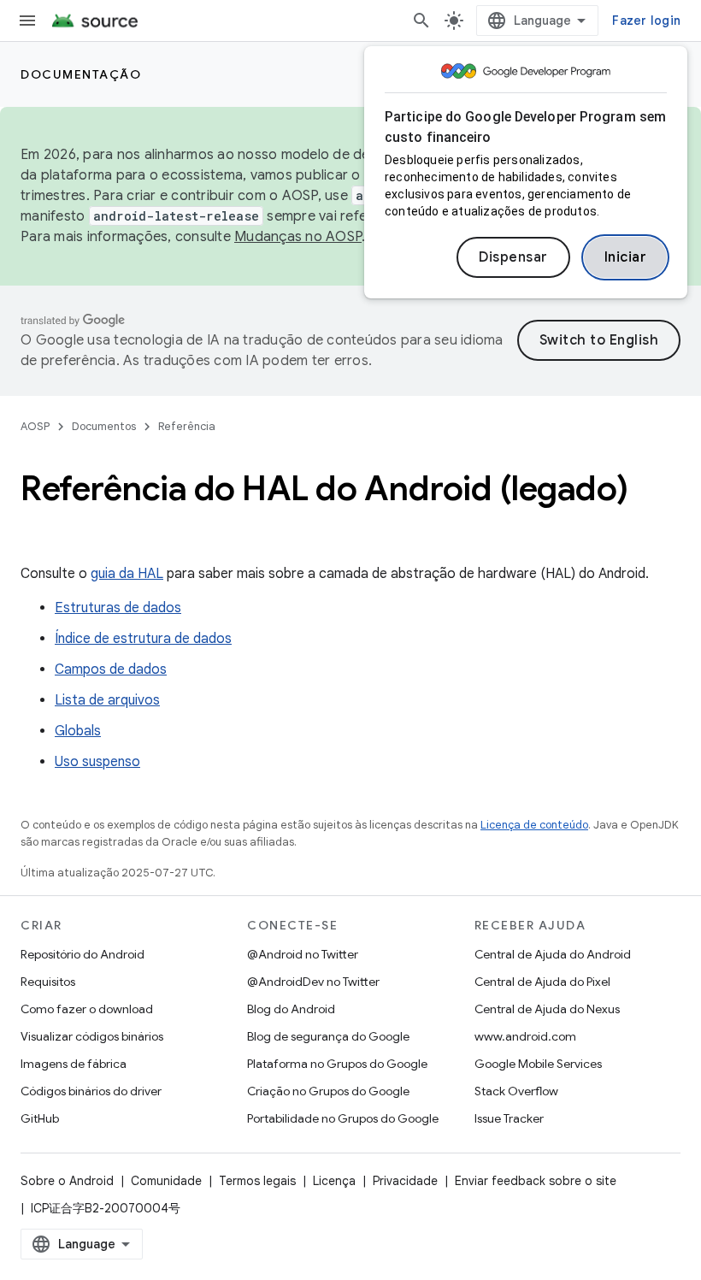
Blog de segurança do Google (328, 1036)
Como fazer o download (87, 1009)
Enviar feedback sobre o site (535, 1181)
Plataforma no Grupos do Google (337, 1063)
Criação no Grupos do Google (328, 1091)
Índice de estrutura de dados (143, 638)
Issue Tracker (509, 1118)
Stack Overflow (516, 1091)
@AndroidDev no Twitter (313, 981)
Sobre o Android (67, 1181)
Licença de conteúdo (534, 824)
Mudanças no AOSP (298, 236)
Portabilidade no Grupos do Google (343, 1118)
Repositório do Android (82, 954)
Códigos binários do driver (91, 1091)
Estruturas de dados (118, 607)
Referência (186, 426)
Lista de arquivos (107, 700)
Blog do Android (291, 1009)
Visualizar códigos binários (92, 1036)
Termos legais (257, 1181)
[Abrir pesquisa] (421, 20)
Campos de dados (111, 669)
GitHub (40, 1118)
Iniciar (625, 257)
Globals (78, 731)
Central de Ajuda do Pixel (542, 981)
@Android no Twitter (302, 954)
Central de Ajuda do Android (552, 954)
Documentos (104, 426)
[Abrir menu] (27, 20)
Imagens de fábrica (74, 1063)
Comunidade (166, 1181)
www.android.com (525, 1036)
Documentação (81, 74)
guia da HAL (127, 573)
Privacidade (405, 1181)
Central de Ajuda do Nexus (547, 1009)
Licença (334, 1181)
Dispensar (513, 257)
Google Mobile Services (538, 1063)
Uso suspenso (97, 761)
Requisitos (48, 981)
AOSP (35, 426)
